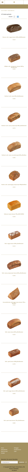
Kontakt (3, 453)
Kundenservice (17, 449)
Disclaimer (14, 470)
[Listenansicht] (14, 17)
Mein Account (4, 451)
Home (2, 447)
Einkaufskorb (4, 449)
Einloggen (16, 447)
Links (15, 451)
